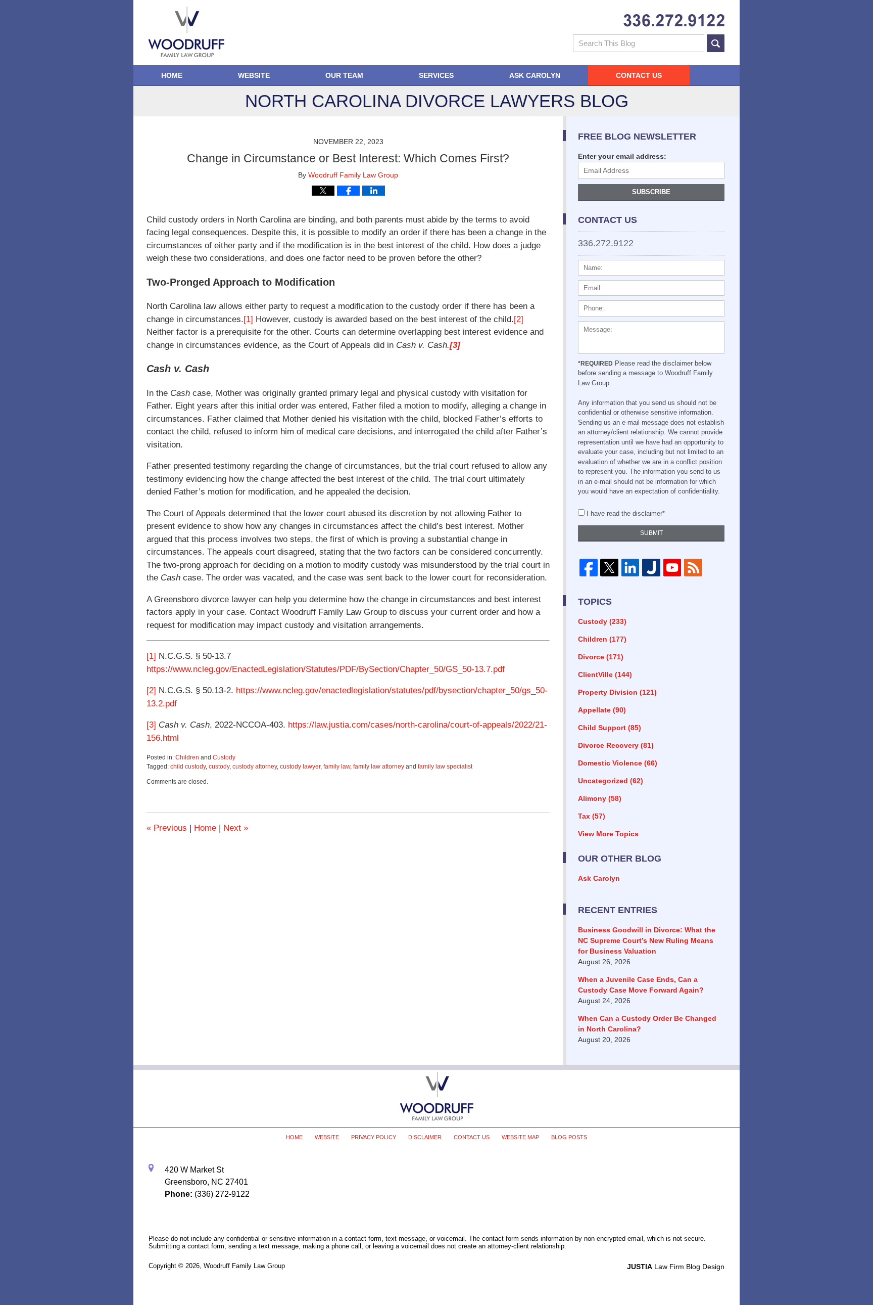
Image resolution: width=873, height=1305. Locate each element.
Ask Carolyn (534, 75)
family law (336, 766)
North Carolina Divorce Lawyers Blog (186, 32)
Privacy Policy (373, 1137)
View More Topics (608, 834)
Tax (591, 816)
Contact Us (639, 75)
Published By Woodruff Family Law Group (673, 20)
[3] (151, 725)
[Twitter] (609, 568)
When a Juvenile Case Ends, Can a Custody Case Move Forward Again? (641, 984)
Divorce (600, 657)
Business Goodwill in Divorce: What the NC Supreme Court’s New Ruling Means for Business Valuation (646, 940)
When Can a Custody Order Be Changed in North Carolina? (647, 1023)
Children (187, 757)
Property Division (617, 692)
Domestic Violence (617, 763)
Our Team (344, 75)
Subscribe (651, 192)
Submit (651, 532)
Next (235, 828)
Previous (167, 828)
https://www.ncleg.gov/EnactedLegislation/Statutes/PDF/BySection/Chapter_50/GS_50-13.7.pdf (326, 669)
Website (254, 75)
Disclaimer (425, 1137)
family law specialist (445, 766)
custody (219, 766)
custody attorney (254, 766)
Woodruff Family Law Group (244, 1266)
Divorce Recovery (616, 745)
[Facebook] (588, 568)
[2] (518, 319)
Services (436, 75)
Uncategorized (610, 781)
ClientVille (605, 674)
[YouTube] (672, 568)
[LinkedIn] (630, 568)
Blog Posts (569, 1137)
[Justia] (651, 568)
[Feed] (693, 568)
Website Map (520, 1137)
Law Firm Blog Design (675, 1267)
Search (715, 43)
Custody (224, 757)
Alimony (599, 798)
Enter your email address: (622, 156)
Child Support (609, 728)
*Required (595, 363)
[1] (248, 319)
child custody (188, 766)
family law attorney (378, 766)
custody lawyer (300, 766)
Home (171, 75)
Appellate (602, 710)
